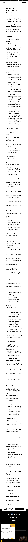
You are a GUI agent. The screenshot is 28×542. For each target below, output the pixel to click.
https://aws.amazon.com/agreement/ (13, 345)
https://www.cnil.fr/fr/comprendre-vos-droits (14, 335)
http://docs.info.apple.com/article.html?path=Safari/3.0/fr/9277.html (13, 452)
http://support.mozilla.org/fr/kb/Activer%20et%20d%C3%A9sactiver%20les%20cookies (14, 457)
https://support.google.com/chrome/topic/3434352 (15, 468)
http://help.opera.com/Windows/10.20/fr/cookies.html (15, 460)
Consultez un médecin (19, 509)
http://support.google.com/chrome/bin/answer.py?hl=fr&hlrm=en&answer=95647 (15, 455)
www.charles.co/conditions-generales (11, 63)
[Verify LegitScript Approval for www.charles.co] (12, 514)
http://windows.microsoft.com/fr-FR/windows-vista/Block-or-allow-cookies (14, 449)
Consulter (24, 2)
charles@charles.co (10, 490)
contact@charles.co (14, 520)
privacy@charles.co (13, 157)
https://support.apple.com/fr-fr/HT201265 (13, 466)
